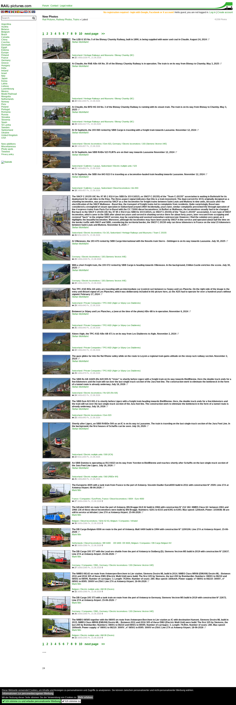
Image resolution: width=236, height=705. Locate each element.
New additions (8, 144)
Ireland (4, 70)
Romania (6, 112)
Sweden (5, 127)
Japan (4, 78)
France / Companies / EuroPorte (86, 499)
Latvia (4, 83)
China (4, 39)
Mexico (4, 91)
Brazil (4, 34)
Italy (3, 76)
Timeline (5, 151)
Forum (45, 5)
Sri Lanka (6, 125)
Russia (4, 114)
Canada (5, 37)
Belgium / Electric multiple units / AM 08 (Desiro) (93, 589)
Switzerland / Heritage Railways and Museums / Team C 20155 (138, 233)
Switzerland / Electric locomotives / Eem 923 (91, 144)
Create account (225, 12)
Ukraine (5, 132)
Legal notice (66, 5)
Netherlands (7, 99)
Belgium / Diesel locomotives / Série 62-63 (90, 521)
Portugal (5, 109)
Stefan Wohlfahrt (80, 42)
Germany (6, 60)
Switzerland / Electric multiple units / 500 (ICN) (92, 454)
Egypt (4, 47)
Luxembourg (7, 88)
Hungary (5, 65)
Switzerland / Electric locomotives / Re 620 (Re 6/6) (95, 393)
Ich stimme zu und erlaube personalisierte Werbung (31, 701)
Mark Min (76, 490)
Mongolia (6, 96)
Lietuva (5, 86)
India (3, 68)
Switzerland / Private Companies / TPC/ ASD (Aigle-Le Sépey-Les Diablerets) (106, 303)
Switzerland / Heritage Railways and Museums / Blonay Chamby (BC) (103, 55)
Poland (4, 107)
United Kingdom (9, 135)
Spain (4, 122)
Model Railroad (9, 94)
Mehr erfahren (85, 697)
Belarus (5, 29)
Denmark (6, 45)
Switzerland (7, 130)
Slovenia (5, 119)
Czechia (5, 42)
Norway (5, 101)
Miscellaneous (8, 146)
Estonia (5, 50)
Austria (4, 26)
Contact (54, 5)
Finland (5, 55)
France (4, 57)
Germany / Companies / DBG (85, 565)
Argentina (6, 24)
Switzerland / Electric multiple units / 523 (119, 166)
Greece (5, 63)
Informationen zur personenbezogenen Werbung (27, 693)
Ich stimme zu (71, 701)
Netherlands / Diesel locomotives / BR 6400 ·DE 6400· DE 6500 (101, 543)
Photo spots (7, 149)
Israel (4, 73)
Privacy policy (7, 154)
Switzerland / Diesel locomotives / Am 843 (119, 188)
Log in (212, 12)
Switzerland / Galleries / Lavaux (86, 166)
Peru (3, 104)
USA (3, 138)
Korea (4, 81)
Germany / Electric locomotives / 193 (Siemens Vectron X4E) (139, 144)
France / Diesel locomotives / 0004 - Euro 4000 (123, 499)
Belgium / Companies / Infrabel (124, 521)
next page (91, 33)
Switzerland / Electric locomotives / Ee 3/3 (90, 233)
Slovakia (5, 117)
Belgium (5, 32)
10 (80, 33)
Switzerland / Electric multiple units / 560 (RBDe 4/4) (95, 476)
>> (103, 33)
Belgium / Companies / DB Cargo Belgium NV (151, 543)
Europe (5, 52)
